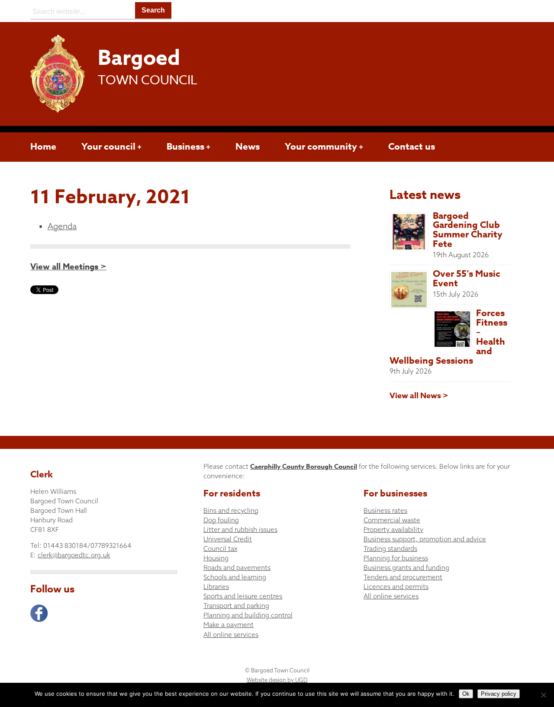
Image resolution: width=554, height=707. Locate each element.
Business (185, 146)
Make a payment (228, 625)
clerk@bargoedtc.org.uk (74, 555)
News (247, 146)
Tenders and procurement (403, 577)
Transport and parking (236, 605)
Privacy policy (498, 694)
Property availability (393, 529)
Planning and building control (248, 615)
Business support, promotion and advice (425, 539)
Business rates (385, 510)
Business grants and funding (406, 567)
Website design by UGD (277, 679)
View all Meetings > (68, 267)
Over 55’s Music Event (466, 278)
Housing (216, 558)
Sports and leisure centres (242, 596)
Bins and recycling (230, 510)
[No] (543, 695)
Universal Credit (227, 539)
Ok (466, 694)
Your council (108, 146)
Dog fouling (221, 520)
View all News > (419, 395)
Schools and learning (234, 577)
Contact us (411, 146)
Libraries (216, 586)
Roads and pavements (237, 567)
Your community (321, 146)
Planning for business (396, 558)
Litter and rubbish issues (240, 529)
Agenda (62, 226)
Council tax (220, 548)
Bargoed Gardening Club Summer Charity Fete (467, 230)
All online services (230, 634)
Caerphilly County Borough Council (303, 466)
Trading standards (390, 548)
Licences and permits (396, 586)
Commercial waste (392, 520)
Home (43, 146)
